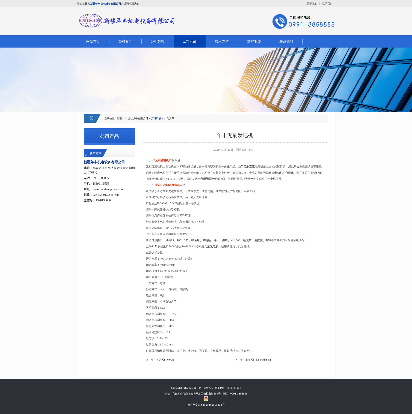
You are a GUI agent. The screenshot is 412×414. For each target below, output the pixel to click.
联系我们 (327, 3)
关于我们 (312, 3)
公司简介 (125, 41)
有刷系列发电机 (165, 359)
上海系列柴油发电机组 (258, 359)
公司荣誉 (157, 41)
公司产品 (190, 41)
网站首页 (93, 41)
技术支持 (222, 41)
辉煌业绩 (254, 41)
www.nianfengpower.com (108, 189)
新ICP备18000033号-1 (228, 388)
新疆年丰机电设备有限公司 (132, 118)
